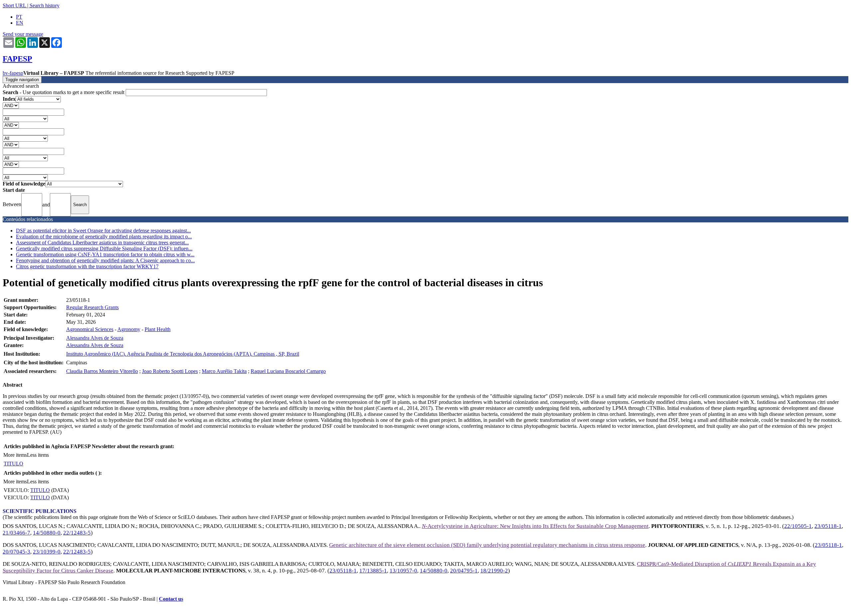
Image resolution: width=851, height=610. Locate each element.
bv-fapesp (13, 73)
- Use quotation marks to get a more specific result (64, 92)
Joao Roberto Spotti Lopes (170, 371)
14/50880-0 (47, 533)
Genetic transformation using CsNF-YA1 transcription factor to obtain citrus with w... (105, 254)
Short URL (14, 5)
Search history (45, 5)
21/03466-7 (16, 533)
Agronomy (128, 329)
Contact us (171, 599)
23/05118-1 (828, 526)
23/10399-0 (47, 552)
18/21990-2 (494, 570)
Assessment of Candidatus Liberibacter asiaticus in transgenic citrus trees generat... (102, 242)
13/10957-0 (403, 570)
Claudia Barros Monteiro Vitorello (102, 371)
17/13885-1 (373, 570)
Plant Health (158, 329)
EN (19, 23)
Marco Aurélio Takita (224, 371)
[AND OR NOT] (11, 105)
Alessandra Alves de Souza (94, 338)
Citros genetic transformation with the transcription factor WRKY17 (87, 266)
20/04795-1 (464, 570)
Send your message (23, 34)
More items (15, 455)
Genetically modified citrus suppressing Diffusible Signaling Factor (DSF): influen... (104, 248)
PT (19, 17)
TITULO (13, 463)
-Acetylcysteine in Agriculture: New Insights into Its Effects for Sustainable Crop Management (535, 526)
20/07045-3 (16, 552)
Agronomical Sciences (89, 329)
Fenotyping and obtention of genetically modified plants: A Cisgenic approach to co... (105, 260)
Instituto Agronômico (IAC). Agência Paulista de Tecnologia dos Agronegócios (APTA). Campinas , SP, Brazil (182, 354)
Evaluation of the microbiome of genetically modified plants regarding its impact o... (104, 236)
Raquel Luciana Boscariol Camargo (288, 371)
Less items (38, 455)
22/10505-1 (798, 526)
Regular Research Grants (92, 307)
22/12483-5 (77, 533)
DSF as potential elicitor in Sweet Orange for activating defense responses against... (103, 230)
